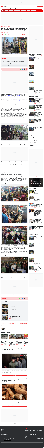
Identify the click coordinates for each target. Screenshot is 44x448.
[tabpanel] (14, 63)
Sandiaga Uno (9, 95)
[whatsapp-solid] (20, 69)
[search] (35, 6)
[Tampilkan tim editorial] (27, 328)
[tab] (4, 58)
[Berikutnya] (27, 378)
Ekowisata (19, 95)
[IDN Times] (3, 6)
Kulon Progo (20, 96)
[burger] (42, 8)
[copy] (26, 69)
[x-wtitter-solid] (24, 69)
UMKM (3, 249)
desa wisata (21, 100)
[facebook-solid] (22, 69)
